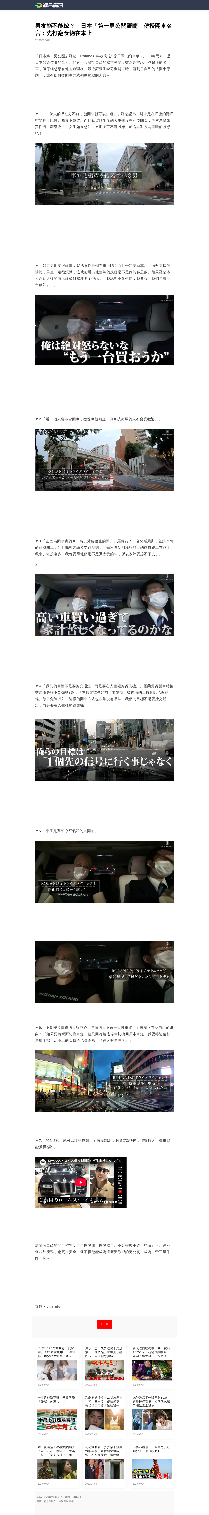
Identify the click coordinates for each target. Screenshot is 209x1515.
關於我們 (41, 1501)
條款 (61, 1501)
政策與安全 (52, 1501)
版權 (71, 1501)
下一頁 (104, 1324)
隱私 (66, 1501)
